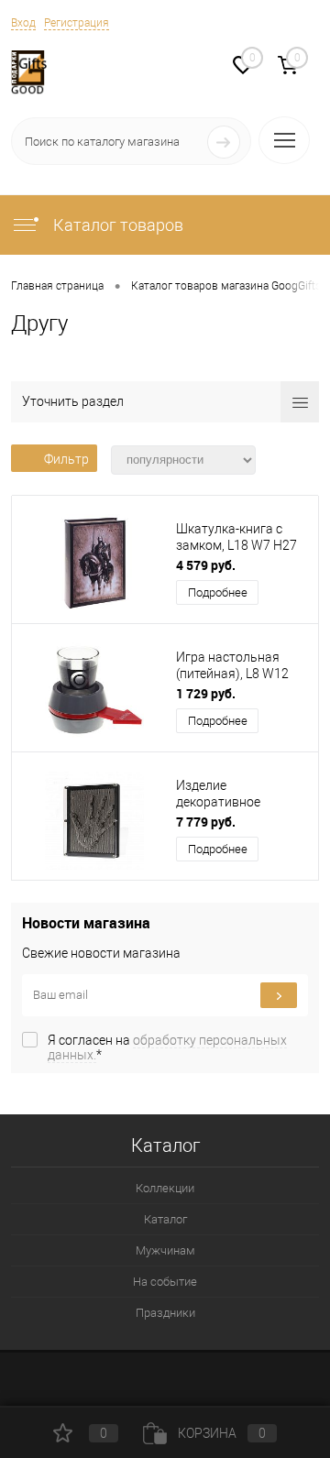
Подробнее (218, 592)
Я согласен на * (167, 1047)
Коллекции (165, 1188)
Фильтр (66, 459)
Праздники (165, 1313)
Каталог (165, 1219)
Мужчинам (165, 1250)
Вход (23, 22)
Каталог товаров (116, 225)
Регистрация (76, 22)
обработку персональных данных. (167, 1047)
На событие (165, 1281)
